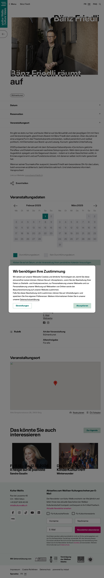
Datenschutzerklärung (29, 299)
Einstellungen (22, 305)
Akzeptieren (82, 305)
